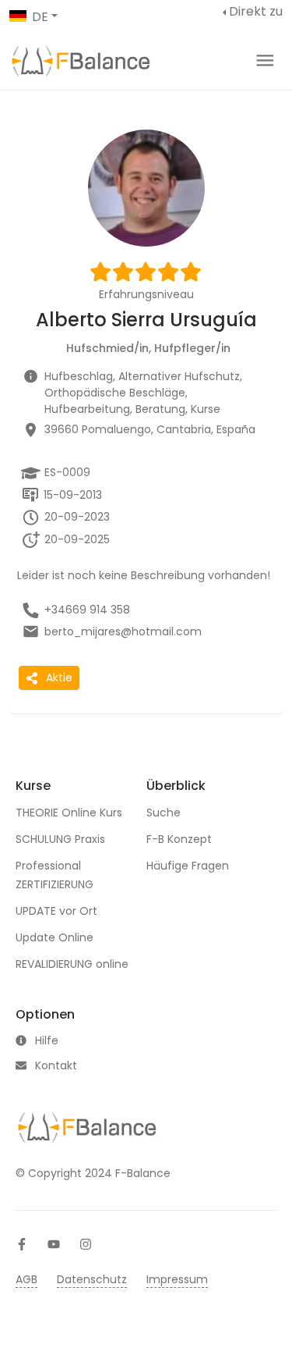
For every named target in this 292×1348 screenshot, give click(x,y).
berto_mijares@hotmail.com (123, 631)
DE (40, 17)
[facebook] (22, 1244)
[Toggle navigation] (265, 60)
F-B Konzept (179, 839)
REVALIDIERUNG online (72, 964)
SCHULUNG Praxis (60, 839)
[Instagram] (85, 1244)
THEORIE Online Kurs (69, 812)
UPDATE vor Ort (56, 911)
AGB (26, 1279)
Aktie (59, 677)
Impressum (177, 1279)
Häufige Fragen (187, 865)
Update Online (54, 937)
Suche (163, 812)
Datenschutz (92, 1279)
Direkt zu (256, 11)
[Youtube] (53, 1244)
